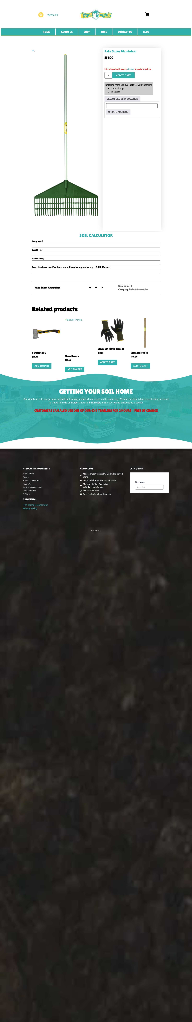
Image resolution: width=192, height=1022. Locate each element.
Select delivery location (122, 98)
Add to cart (123, 75)
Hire (104, 31)
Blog (146, 31)
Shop (87, 31)
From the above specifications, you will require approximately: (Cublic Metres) (71, 267)
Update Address (118, 112)
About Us (67, 31)
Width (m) (37, 250)
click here (130, 69)
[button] (33, 50)
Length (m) (37, 241)
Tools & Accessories (138, 289)
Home (46, 31)
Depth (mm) (38, 258)
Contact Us (125, 31)
